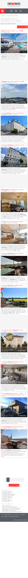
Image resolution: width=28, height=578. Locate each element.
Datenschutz (16, 514)
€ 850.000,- (22, 351)
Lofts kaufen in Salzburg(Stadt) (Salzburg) (12, 511)
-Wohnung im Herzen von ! (12, 81)
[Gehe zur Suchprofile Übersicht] (11, 11)
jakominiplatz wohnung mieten (9, 510)
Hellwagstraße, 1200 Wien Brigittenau (11, 509)
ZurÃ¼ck (2, 234)
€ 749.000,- (22, 306)
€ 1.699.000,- (22, 274)
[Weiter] (23, 480)
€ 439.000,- (22, 210)
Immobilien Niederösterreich (8, 494)
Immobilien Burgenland (7, 491)
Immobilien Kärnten (6, 492)
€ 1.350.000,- (22, 166)
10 (20, 480)
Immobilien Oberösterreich (8, 495)
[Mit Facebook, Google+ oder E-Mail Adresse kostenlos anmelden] (20, 11)
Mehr (22, 59)
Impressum (23, 514)
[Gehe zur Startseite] (14, 6)
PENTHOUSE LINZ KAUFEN (12, 15)
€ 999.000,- (22, 383)
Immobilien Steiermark (7, 497)
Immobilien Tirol (5, 499)
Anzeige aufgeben (14, 516)
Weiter (26, 234)
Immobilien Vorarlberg (7, 500)
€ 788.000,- (22, 134)
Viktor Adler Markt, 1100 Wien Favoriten (11, 508)
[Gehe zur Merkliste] (16, 11)
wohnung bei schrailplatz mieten (9, 506)
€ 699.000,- (22, 242)
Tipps (2, 516)
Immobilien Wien (6, 501)
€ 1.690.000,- (22, 447)
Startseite (3, 15)
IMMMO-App (7, 516)
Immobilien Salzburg (6, 496)
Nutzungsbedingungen (6, 514)
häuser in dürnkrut (6, 505)
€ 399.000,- (22, 102)
